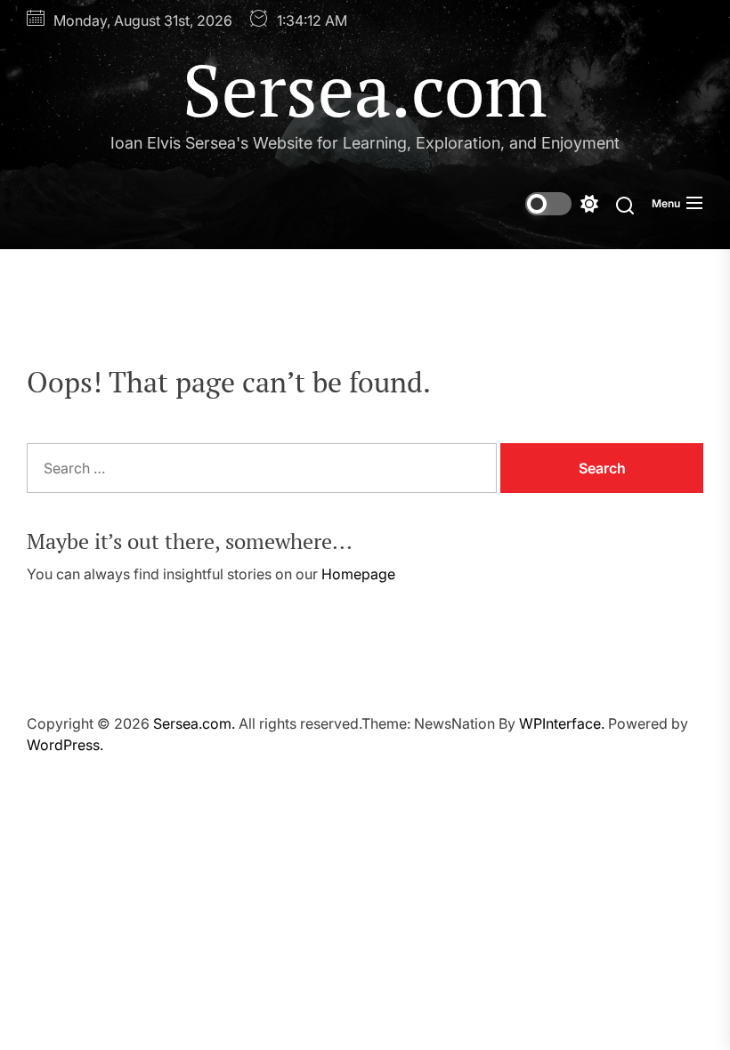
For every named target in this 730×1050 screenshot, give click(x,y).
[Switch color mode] (561, 204)
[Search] (625, 204)
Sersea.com (365, 89)
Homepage (358, 574)
